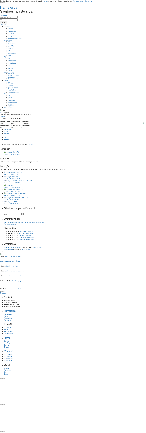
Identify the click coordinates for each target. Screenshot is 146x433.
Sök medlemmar (12, 102)
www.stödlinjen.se (19, 289)
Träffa (5, 94)
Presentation (8, 130)
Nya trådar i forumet (13, 75)
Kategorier (11, 48)
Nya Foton (7, 343)
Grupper (6, 347)
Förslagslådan (12, 31)
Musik (9, 67)
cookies (45, 1)
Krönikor (10, 68)
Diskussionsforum (9, 72)
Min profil (9, 351)
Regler (10, 36)
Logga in (6, 368)
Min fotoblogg (8, 357)
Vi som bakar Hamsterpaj (15, 38)
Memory (10, 104)
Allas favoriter (11, 55)
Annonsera (11, 30)
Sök (5, 372)
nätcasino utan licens (11, 266)
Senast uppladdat (12, 53)
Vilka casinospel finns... (26, 234)
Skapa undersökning (13, 79)
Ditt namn (10, 85)
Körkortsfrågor (12, 90)
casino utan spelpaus (16, 281)
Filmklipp (10, 45)
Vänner (6, 137)
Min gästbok (8, 355)
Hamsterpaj (7, 26)
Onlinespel (11, 47)
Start (9, 41)
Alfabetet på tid (12, 84)
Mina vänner (8, 360)
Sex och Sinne (8, 331)
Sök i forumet (11, 77)
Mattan (6, 80)
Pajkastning (11, 105)
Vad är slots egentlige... (27, 232)
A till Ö (9, 50)
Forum (6, 329)
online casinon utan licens (16, 276)
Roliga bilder (11, 43)
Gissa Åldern (11, 100)
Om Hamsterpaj (12, 35)
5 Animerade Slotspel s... (27, 237)
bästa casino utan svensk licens (10, 261)
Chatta (6, 374)
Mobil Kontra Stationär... (27, 239)
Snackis (10, 97)
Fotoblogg (7, 133)
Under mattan (8, 333)
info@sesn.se (91, 377)
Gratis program (12, 89)
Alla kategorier (12, 60)
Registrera (7, 370)
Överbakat (11, 70)
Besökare (7, 139)
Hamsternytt (11, 33)
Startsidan (10, 28)
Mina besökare (8, 359)
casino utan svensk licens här (14, 271)
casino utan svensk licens (13, 256)
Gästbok (6, 132)
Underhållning (8, 40)
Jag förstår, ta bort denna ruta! (82, 1)
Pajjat (5, 57)
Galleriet (10, 99)
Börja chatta (37, 247)
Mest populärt (11, 52)
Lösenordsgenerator (13, 92)
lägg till (31, 144)
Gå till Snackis (26, 249)
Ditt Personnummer (13, 87)
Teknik (9, 65)
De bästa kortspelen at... (27, 236)
